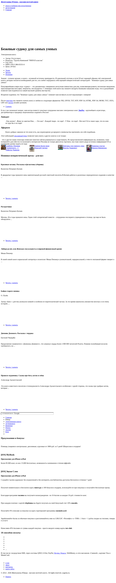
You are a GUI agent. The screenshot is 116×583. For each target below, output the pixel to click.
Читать (8, 72)
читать (10, 103)
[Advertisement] (41, 28)
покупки (9, 101)
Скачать (8, 106)
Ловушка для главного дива (73, 146)
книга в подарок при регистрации (18, 6)
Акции (8, 430)
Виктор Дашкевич (70, 148)
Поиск (7, 428)
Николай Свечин (40, 148)
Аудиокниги (10, 424)
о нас (7, 563)
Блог (7, 432)
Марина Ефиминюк (99, 148)
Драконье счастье (98, 146)
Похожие (8, 74)
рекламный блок (20, 136)
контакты (9, 567)
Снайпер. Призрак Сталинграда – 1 (13, 147)
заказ (7, 565)
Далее (7, 70)
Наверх (8, 577)
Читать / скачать (11, 198)
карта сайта (9, 569)
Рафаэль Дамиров (12, 150)
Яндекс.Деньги (60, 553)
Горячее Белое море (41, 146)
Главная (8, 417)
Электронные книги (13, 422)
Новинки (9, 426)
